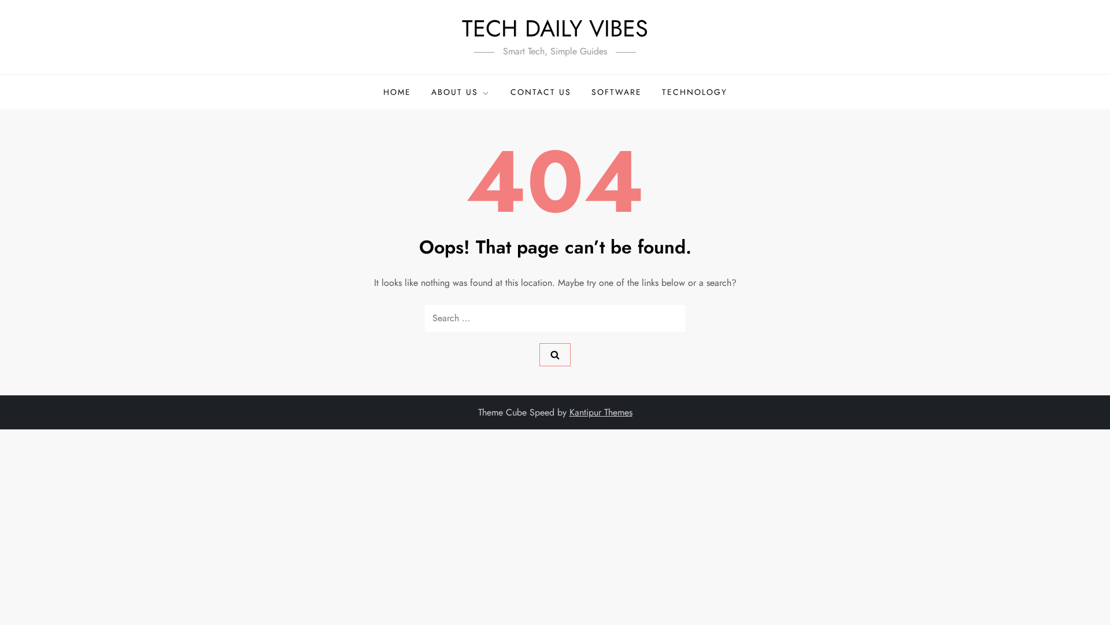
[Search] (555, 354)
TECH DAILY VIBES (555, 28)
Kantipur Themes (600, 412)
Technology (694, 92)
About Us (454, 92)
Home (397, 92)
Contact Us (540, 92)
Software (616, 92)
